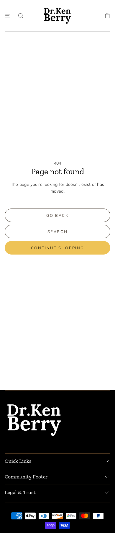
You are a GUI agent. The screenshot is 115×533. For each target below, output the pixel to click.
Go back (57, 215)
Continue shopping (57, 247)
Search (57, 231)
